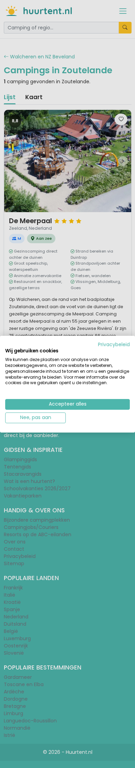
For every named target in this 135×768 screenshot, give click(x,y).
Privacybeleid (114, 344)
